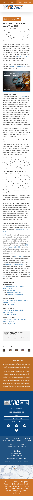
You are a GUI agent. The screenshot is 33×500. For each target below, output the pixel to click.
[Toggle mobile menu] (28, 7)
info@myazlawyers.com (14, 292)
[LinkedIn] (14, 338)
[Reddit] (11, 338)
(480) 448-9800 (11, 290)
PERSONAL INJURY (16, 418)
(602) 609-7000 (16, 440)
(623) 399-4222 (22, 446)
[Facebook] (5, 338)
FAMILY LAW (16, 421)
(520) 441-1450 (11, 314)
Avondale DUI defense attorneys (14, 264)
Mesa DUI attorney (23, 56)
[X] (8, 338)
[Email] (27, 338)
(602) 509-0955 (11, 304)
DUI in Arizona (21, 96)
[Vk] (24, 338)
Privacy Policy (17, 486)
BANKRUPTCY (16, 409)
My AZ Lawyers (19, 256)
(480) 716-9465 (24, 461)
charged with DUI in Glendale (18, 66)
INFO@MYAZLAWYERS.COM (16, 458)
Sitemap (6, 486)
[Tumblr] (18, 338)
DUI (5, 235)
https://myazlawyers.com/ (15, 294)
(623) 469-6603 (11, 323)
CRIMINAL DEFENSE (16, 412)
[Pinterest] (21, 338)
